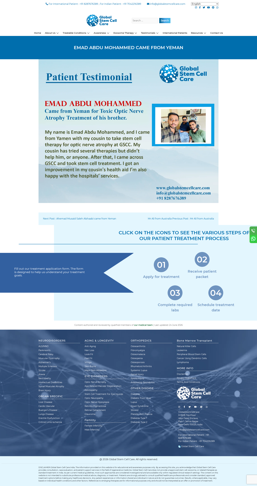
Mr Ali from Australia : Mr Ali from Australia (181, 218)
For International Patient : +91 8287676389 (73, 4)
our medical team (143, 325)
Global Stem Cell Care (192, 446)
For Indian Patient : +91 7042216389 (120, 4)
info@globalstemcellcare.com (167, 4)
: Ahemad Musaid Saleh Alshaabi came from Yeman (79, 218)
